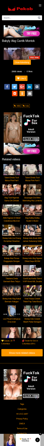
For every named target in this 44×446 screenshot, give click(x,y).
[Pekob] (20, 8)
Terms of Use (22, 428)
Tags (22, 404)
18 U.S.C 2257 (22, 413)
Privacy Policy (22, 418)
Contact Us (22, 433)
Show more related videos (22, 352)
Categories (22, 408)
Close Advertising (22, 62)
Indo (27, 105)
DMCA (22, 423)
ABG (18, 105)
